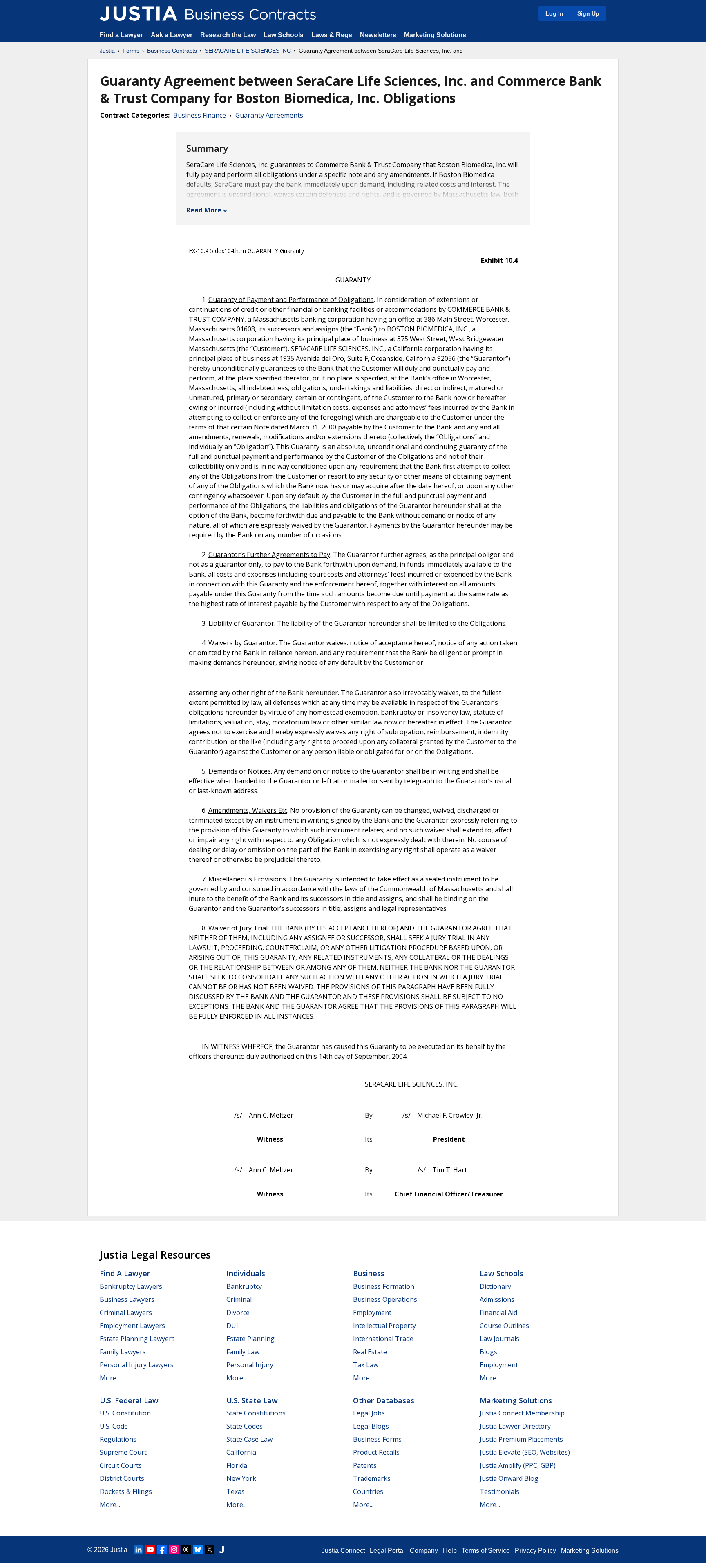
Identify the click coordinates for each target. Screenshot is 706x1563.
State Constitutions (256, 1413)
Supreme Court (123, 1452)
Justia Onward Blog (509, 1478)
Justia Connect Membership (522, 1413)
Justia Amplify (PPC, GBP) (518, 1465)
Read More (203, 210)
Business (368, 1273)
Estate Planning (250, 1338)
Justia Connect (343, 1550)
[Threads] (186, 1549)
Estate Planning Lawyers (137, 1338)
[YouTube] (150, 1549)
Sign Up (588, 13)
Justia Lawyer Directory (515, 1426)
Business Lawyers (127, 1299)
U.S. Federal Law (129, 1400)
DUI (232, 1325)
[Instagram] (174, 1549)
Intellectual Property (384, 1325)
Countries (368, 1491)
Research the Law (228, 34)
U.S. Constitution (125, 1413)
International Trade (383, 1338)
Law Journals (499, 1338)
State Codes (244, 1426)
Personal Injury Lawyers (137, 1364)
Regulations (118, 1439)
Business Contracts (172, 50)
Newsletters (378, 34)
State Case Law (249, 1439)
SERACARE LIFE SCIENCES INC (248, 50)
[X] (209, 1549)
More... (110, 1377)
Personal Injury (249, 1364)
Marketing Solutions (435, 34)
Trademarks (372, 1478)
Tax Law (365, 1364)
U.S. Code (114, 1426)
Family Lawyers (123, 1351)
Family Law (242, 1351)
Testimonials (499, 1491)
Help (450, 1550)
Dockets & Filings (126, 1491)
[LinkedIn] (138, 1549)
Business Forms (377, 1439)
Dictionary (495, 1286)
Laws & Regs (331, 34)
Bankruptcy (244, 1286)
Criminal (239, 1299)
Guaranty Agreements (269, 115)
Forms (131, 50)
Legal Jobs (369, 1413)
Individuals (245, 1273)
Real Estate (370, 1351)
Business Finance (199, 115)
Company (424, 1550)
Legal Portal (387, 1550)
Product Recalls (376, 1452)
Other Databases (383, 1400)
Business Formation (383, 1286)
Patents (365, 1465)
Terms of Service (486, 1550)
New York (241, 1478)
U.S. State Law (252, 1400)
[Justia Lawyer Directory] (221, 1549)
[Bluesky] (198, 1549)
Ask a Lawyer (172, 34)
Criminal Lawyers (126, 1312)
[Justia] (138, 13)
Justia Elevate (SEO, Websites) (525, 1452)
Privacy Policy (535, 1550)
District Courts (122, 1478)
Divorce (238, 1312)
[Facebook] (162, 1549)
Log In (554, 13)
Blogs (488, 1351)
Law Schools (284, 34)
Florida (236, 1465)
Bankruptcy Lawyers (131, 1286)
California (241, 1452)
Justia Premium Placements (521, 1439)
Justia (107, 50)
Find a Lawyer (121, 34)
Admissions (497, 1299)
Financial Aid (498, 1312)
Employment (372, 1312)
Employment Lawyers (132, 1325)
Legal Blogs (371, 1426)
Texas (235, 1491)
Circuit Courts (121, 1465)
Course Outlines (504, 1325)
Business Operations (385, 1299)
